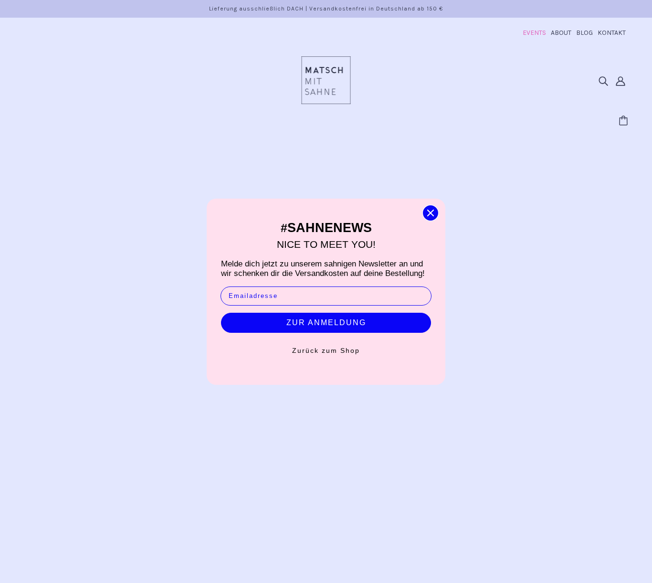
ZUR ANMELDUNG (326, 322)
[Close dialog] (430, 213)
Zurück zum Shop (326, 350)
